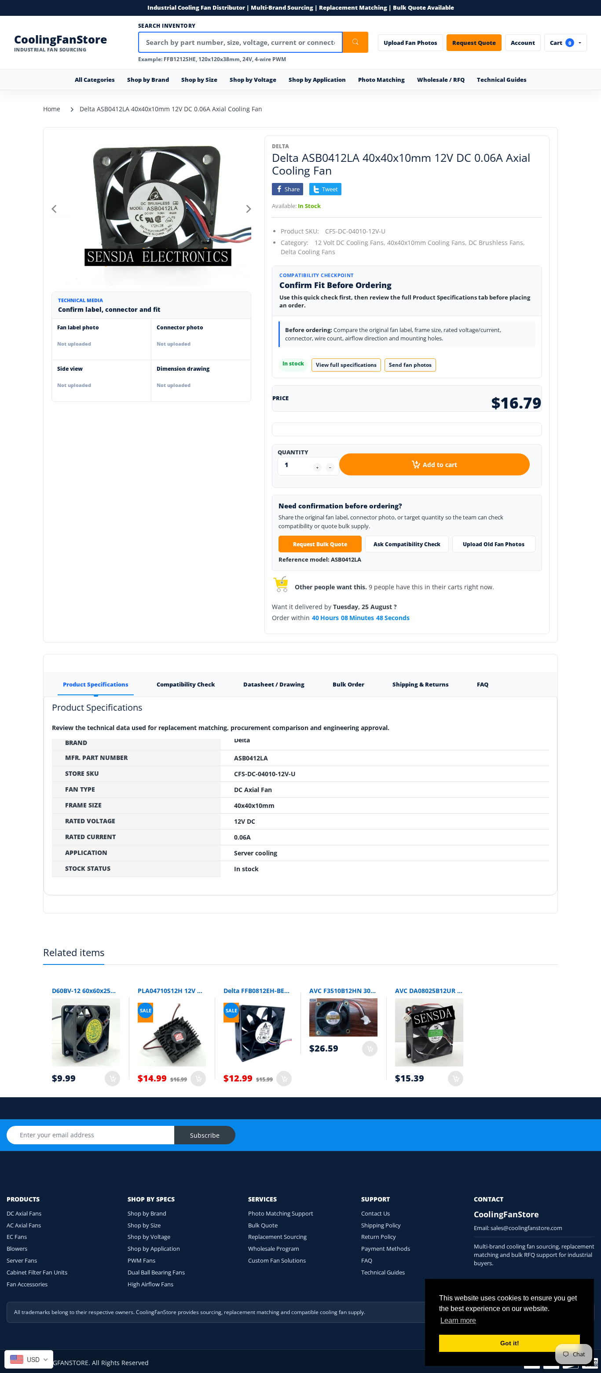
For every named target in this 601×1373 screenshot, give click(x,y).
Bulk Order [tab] (348, 684)
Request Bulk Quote (320, 544)
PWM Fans (141, 1260)
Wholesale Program (273, 1248)
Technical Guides (502, 80)
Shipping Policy (381, 1225)
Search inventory (167, 26)
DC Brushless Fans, (497, 242)
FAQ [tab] (482, 684)
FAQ (366, 1260)
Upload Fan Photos (410, 43)
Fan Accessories (27, 1284)
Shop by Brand (147, 1213)
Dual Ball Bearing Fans (156, 1272)
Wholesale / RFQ (441, 80)
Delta (280, 146)
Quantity (293, 452)
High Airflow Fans (150, 1284)
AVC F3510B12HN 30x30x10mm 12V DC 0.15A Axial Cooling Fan (343, 990)
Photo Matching (381, 80)
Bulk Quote (263, 1225)
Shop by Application (154, 1248)
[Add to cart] (112, 1078)
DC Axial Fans (24, 1213)
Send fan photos (410, 365)
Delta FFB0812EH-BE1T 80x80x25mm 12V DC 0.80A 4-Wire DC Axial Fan (258, 990)
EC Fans (17, 1237)
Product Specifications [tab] (95, 684)
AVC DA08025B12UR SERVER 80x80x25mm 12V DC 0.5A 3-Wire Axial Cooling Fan (429, 990)
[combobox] (28, 1359)
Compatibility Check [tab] (186, 684)
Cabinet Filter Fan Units (37, 1272)
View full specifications (346, 365)
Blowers (17, 1248)
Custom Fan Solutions (277, 1260)
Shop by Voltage (149, 1237)
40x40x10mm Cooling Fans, (427, 242)
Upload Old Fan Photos (493, 544)
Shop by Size (144, 1225)
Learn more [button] (458, 1320)
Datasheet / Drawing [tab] (273, 684)
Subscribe (205, 1135)
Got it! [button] (509, 1343)
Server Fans (22, 1260)
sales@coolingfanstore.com (526, 1228)
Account (523, 43)
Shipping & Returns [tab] (420, 684)
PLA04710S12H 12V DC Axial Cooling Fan (172, 990)
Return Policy (378, 1237)
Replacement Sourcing (277, 1237)
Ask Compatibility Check (407, 544)
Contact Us (375, 1213)
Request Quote (474, 43)
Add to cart (440, 464)
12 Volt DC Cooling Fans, (350, 242)
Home (51, 109)
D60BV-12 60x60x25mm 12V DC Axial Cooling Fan (86, 990)
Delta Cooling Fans (308, 252)
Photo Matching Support (280, 1213)
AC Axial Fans (24, 1225)
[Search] (355, 42)
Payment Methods (385, 1248)
